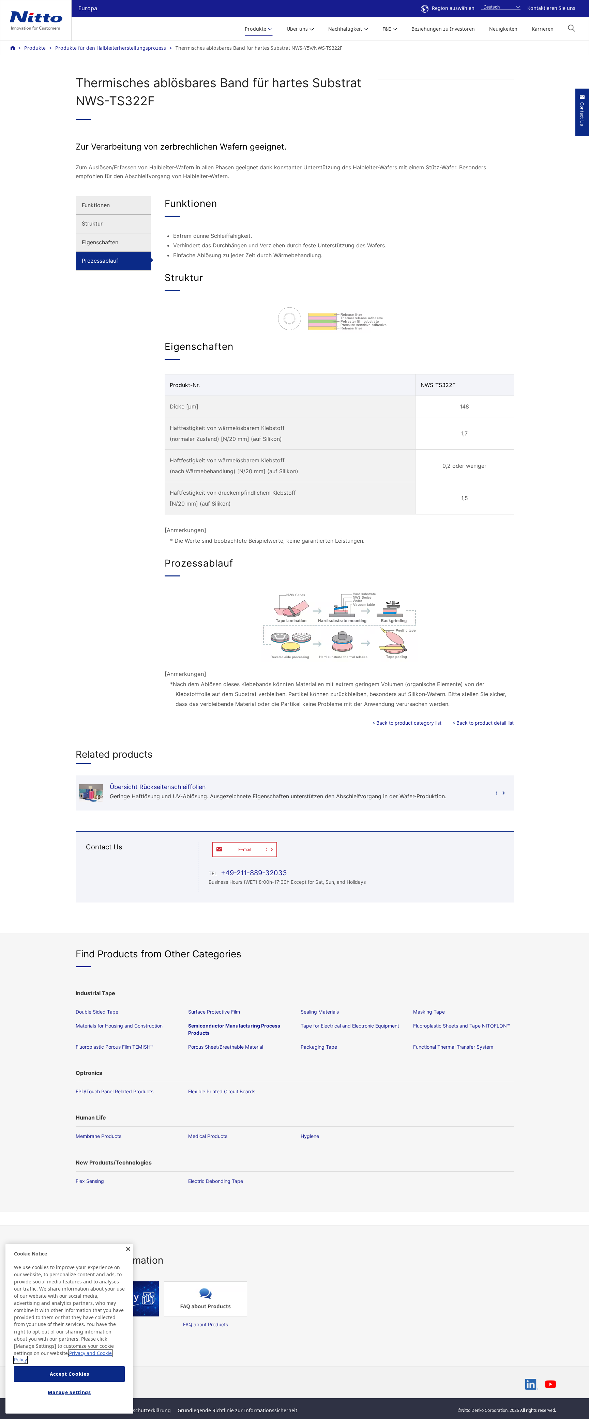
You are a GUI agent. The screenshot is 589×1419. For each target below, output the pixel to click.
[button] (571, 28)
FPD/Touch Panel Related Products (114, 1091)
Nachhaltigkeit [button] (345, 29)
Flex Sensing (90, 1181)
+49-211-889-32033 (253, 873)
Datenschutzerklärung (145, 1410)
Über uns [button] (297, 29)
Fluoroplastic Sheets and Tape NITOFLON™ (461, 1026)
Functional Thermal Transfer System (453, 1047)
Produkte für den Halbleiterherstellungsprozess (110, 48)
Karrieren (543, 29)
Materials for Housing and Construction (119, 1026)
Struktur (92, 223)
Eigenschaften (100, 242)
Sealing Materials (320, 1012)
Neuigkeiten (503, 29)
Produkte (35, 48)
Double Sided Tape (97, 1012)
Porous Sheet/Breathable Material (225, 1047)
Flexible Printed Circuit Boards (221, 1091)
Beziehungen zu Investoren (443, 29)
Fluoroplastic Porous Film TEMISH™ (114, 1047)
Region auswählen (453, 8)
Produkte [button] (255, 29)
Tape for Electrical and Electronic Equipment (350, 1026)
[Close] (128, 1248)
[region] (69, 1329)
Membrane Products (98, 1136)
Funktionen (96, 205)
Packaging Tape (319, 1047)
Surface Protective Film (214, 1012)
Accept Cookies (69, 1374)
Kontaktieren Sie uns (551, 8)
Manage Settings (69, 1392)
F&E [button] (386, 29)
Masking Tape (429, 1012)
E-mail (244, 849)
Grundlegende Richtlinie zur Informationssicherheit (237, 1410)
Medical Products (207, 1136)
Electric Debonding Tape (215, 1181)
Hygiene (310, 1136)
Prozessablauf (100, 260)
